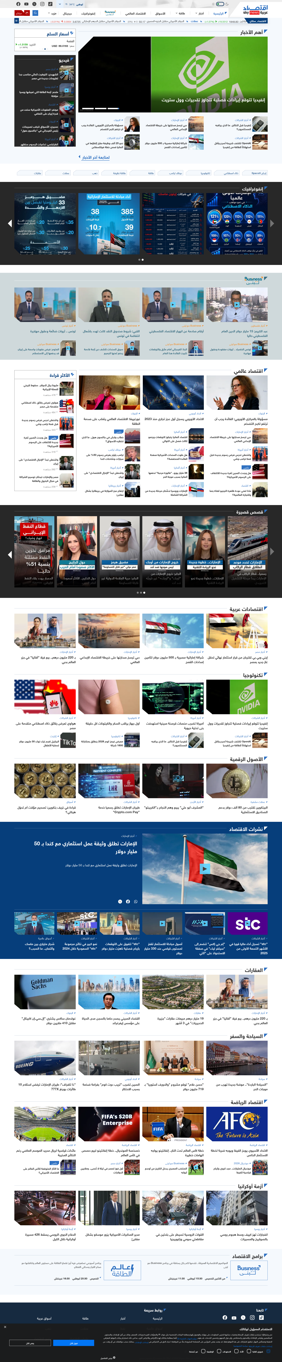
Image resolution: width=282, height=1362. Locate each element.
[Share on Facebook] (128, 902)
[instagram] (252, 1318)
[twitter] (243, 1318)
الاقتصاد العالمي (135, 13)
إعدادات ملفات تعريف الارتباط (260, 1345)
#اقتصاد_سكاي (258, 20)
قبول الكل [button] (74, 1343)
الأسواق (160, 13)
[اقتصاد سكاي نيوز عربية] (248, 10)
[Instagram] (42, 4)
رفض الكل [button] (30, 1343)
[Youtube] (26, 4)
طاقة (85, 1317)
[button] (70, 4)
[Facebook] (18, 4)
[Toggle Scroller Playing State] (16, 20)
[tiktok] (261, 1318)
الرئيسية (218, 13)
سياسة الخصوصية (241, 1345)
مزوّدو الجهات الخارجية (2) (187, 1338)
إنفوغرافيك (88, 13)
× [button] (5, 1327)
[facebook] (225, 1318)
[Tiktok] (50, 4)
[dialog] (141, 1343)
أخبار (122, 1317)
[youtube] (234, 1318)
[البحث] (35, 13)
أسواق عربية (44, 1317)
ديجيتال (67, 13)
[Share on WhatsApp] (136, 902)
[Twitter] (34, 4)
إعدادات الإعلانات (141, 1342)
